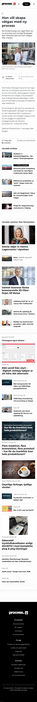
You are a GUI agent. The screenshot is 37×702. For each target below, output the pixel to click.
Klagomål (18, 651)
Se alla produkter (18, 634)
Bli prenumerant (18, 624)
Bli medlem (18, 627)
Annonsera (18, 631)
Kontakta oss (18, 668)
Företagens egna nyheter (13, 340)
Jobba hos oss (18, 672)
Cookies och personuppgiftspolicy (18, 644)
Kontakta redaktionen (18, 665)
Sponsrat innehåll (18, 655)
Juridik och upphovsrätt (18, 648)
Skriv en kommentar (27, 140)
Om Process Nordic (18, 675)
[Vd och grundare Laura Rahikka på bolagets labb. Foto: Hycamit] (18, 53)
